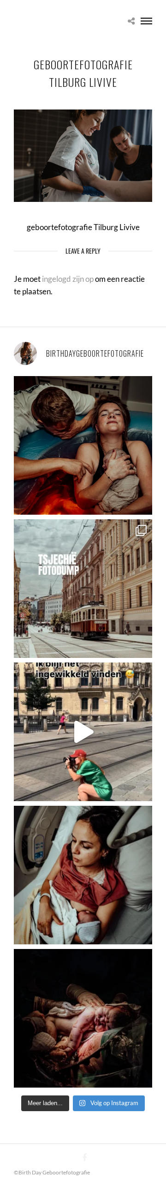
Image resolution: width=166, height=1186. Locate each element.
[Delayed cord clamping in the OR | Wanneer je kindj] (83, 1018)
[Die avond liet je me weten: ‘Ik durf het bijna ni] (83, 445)
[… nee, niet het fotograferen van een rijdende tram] (83, 732)
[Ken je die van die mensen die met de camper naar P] (83, 588)
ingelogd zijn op (68, 279)
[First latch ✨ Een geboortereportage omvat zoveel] (83, 875)
